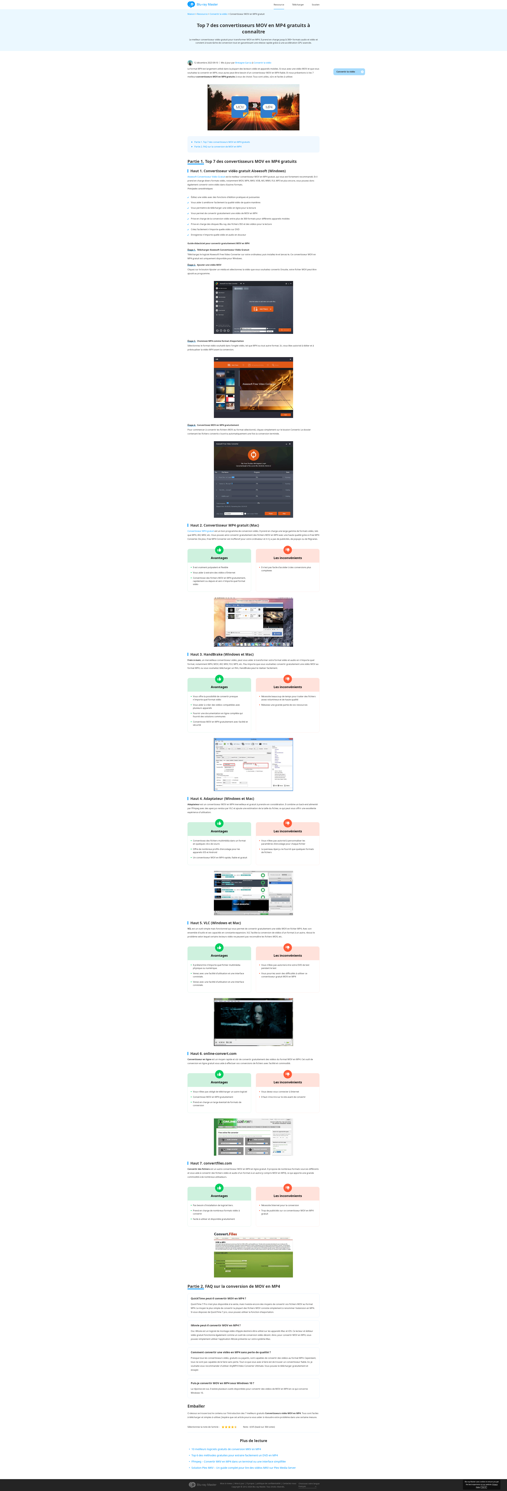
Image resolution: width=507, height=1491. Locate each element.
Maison (191, 14)
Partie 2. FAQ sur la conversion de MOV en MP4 (217, 146)
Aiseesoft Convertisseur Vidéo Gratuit (206, 176)
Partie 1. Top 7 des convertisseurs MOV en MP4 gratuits (222, 142)
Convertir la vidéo (218, 14)
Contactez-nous (289, 1483)
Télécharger (298, 4)
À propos (250, 1483)
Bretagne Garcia (243, 62)
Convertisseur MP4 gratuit (200, 531)
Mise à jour (239, 1483)
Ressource (279, 4)
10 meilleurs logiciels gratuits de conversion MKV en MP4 (226, 1449)
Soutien (316, 4)
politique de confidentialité (268, 1483)
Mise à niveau (226, 1483)
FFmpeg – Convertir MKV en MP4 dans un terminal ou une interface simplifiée (238, 1461)
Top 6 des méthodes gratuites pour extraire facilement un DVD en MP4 (234, 1455)
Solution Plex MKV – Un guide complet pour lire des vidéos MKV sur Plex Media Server (243, 1467)
